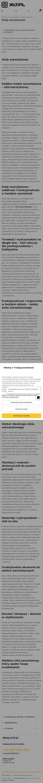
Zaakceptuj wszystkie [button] (21, 416)
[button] (38, 397)
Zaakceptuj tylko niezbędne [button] (21, 402)
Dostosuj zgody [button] (21, 409)
